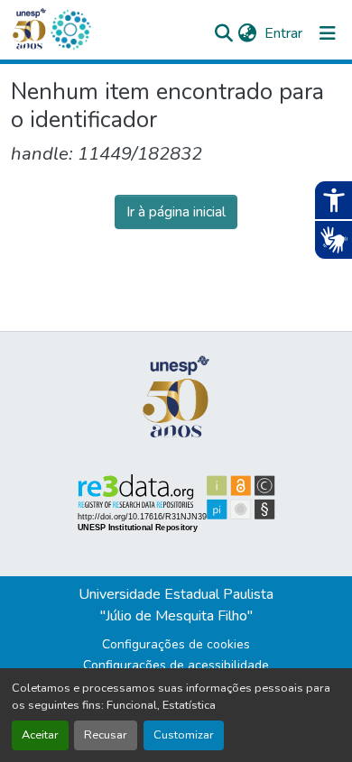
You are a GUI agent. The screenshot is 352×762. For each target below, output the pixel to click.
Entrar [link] (283, 33)
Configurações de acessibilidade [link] (176, 665)
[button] (70, 29)
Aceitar (40, 735)
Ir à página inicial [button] (176, 212)
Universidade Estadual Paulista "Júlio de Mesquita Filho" (176, 605)
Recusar (105, 735)
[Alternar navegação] (327, 33)
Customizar (183, 735)
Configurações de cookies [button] (176, 644)
